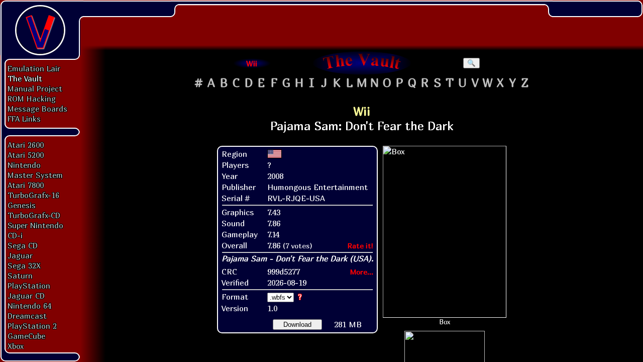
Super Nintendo (35, 225)
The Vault (25, 78)
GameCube (26, 335)
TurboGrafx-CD (34, 215)
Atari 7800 (26, 185)
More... (361, 271)
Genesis (22, 205)
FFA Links (24, 118)
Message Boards (37, 108)
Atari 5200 (26, 154)
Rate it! (360, 245)
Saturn (20, 275)
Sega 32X (24, 265)
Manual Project (35, 88)
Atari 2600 (26, 144)
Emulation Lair (34, 68)
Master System (35, 174)
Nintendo (24, 164)
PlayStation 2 (32, 325)
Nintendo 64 (29, 305)
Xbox (16, 345)
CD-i (15, 235)
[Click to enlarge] (444, 231)
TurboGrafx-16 (33, 195)
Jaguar (20, 255)
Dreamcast (27, 315)
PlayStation (29, 285)
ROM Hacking (32, 98)
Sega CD (23, 245)
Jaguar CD (26, 295)
